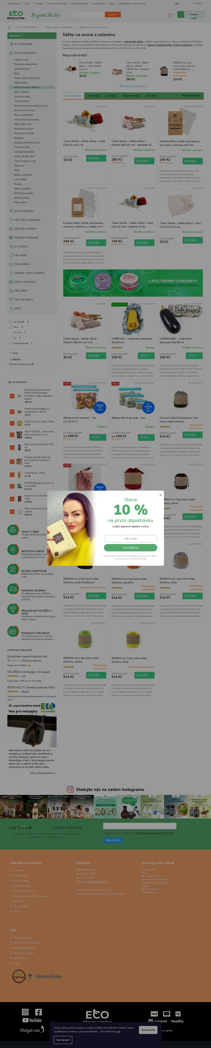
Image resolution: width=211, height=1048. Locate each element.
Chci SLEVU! (130, 548)
